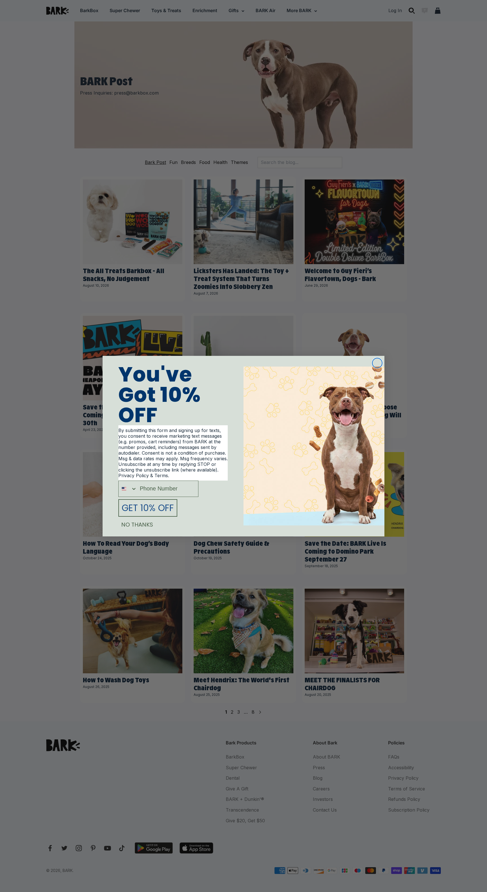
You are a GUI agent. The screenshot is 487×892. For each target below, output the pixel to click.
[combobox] (128, 489)
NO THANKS (137, 524)
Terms (161, 475)
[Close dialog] (377, 363)
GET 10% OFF (148, 507)
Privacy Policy (133, 475)
